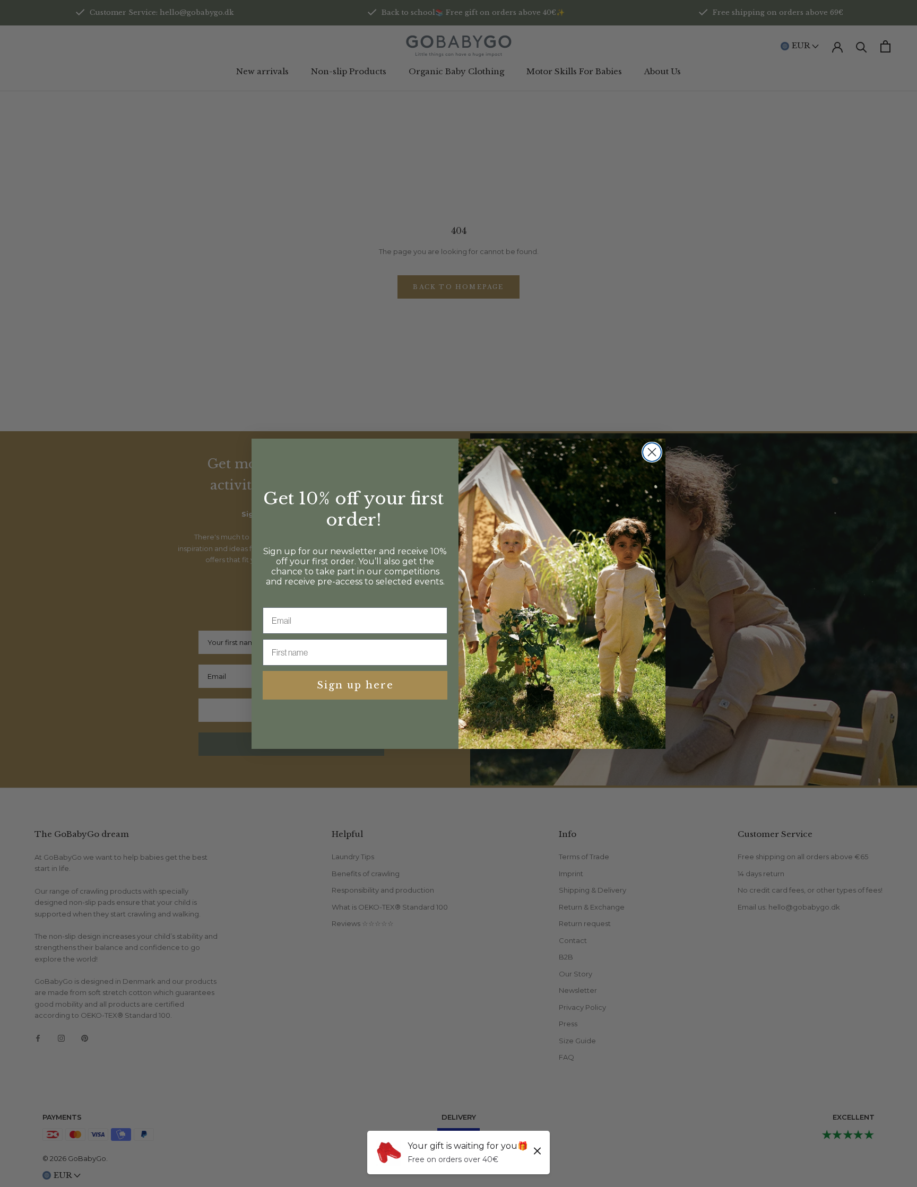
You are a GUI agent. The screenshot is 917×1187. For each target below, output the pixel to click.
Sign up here (355, 685)
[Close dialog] (652, 452)
